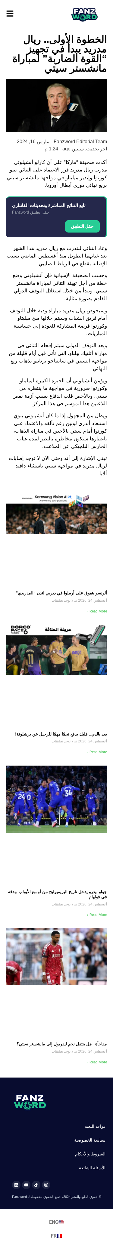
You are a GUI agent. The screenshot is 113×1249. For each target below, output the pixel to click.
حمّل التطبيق (82, 226)
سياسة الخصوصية (89, 1140)
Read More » (97, 611)
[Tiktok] (36, 1185)
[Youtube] (26, 1185)
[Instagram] (46, 1185)
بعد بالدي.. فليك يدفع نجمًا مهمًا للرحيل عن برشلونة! (61, 734)
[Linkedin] (16, 1185)
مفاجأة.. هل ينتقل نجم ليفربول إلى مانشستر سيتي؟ (62, 1043)
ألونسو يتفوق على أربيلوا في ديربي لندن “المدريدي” (61, 593)
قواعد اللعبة (95, 1126)
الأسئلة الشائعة (92, 1167)
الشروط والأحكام (90, 1154)
